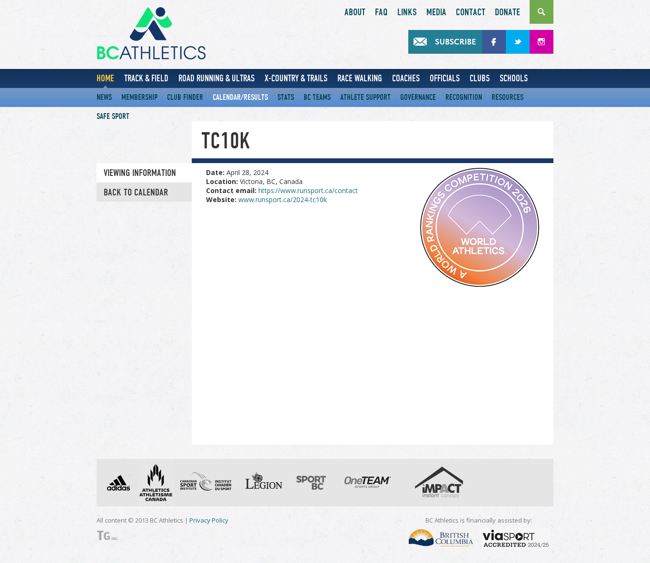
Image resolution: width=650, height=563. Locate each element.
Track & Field (146, 78)
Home (105, 78)
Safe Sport (113, 116)
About (355, 12)
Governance (418, 97)
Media (436, 12)
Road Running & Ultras (216, 78)
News (104, 97)
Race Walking (359, 78)
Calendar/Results (240, 97)
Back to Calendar (136, 192)
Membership (139, 97)
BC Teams (317, 97)
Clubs (480, 78)
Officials (445, 78)
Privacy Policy (208, 520)
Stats (285, 97)
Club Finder (185, 97)
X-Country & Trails (296, 78)
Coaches (406, 78)
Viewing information (140, 173)
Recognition (463, 97)
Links (407, 12)
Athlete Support (365, 97)
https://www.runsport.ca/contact (308, 190)
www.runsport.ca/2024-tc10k (282, 199)
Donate (507, 12)
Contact (470, 12)
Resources (507, 97)
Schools (514, 78)
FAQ (381, 12)
